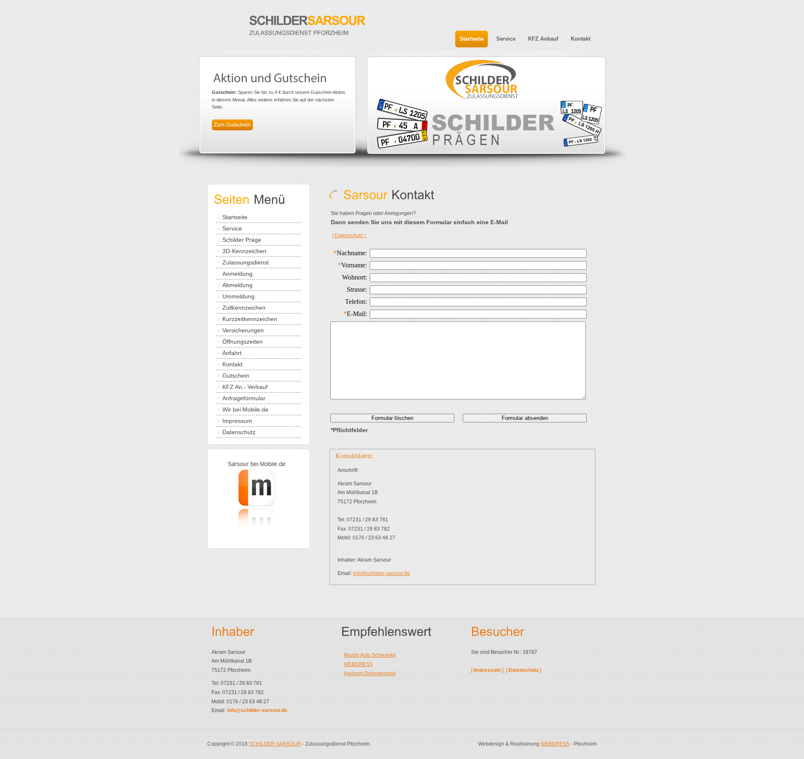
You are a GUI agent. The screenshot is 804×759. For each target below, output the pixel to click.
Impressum (237, 420)
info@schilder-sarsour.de (381, 573)
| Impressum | (488, 670)
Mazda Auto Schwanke (370, 655)
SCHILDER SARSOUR (275, 744)
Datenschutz (238, 432)
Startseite (234, 217)
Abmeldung (237, 285)
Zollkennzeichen (243, 307)
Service (232, 228)
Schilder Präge (241, 239)
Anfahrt (232, 353)
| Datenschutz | (349, 235)
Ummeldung (238, 296)
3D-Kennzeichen (244, 251)
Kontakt (232, 364)
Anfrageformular (243, 398)
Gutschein (235, 375)
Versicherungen (243, 330)
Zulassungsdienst (245, 262)
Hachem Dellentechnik (370, 673)
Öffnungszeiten (242, 341)
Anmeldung (237, 273)
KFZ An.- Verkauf (245, 386)
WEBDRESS (358, 664)
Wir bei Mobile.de (245, 409)
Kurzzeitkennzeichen (249, 319)
